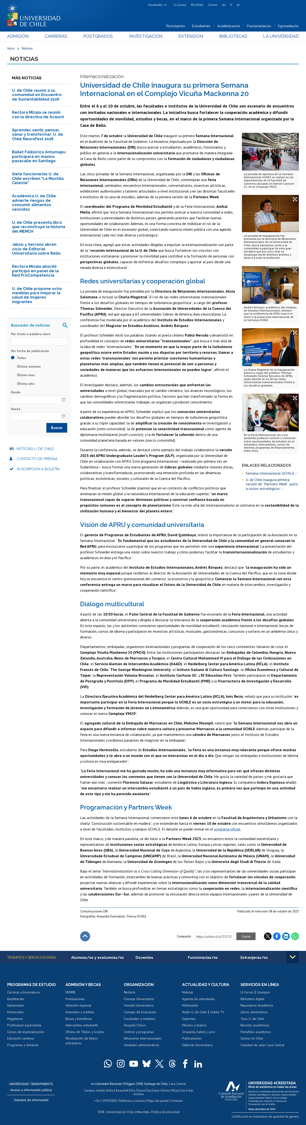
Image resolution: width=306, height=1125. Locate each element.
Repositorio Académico (256, 1005)
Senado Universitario (139, 1005)
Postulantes (175, 26)
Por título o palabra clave (30, 334)
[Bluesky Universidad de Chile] (147, 1064)
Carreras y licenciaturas (23, 992)
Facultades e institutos (139, 1019)
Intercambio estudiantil (82, 1025)
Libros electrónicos (254, 1012)
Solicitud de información (31, 1100)
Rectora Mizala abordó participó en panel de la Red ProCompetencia (35, 271)
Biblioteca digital (252, 999)
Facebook (277, 936)
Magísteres (15, 1019)
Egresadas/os (288, 26)
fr (231, 5)
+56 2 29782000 (105, 1101)
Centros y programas (139, 1032)
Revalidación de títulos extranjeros (82, 1040)
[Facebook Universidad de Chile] (185, 1064)
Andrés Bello (105, 1090)
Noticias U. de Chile (35, 449)
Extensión (191, 36)
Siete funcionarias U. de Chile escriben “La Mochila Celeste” (38, 178)
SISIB (101, 1112)
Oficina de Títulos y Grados (85, 1032)
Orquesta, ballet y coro (198, 1032)
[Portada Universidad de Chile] (35, 14)
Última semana (28, 366)
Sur (183, 1090)
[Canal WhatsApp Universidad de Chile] (108, 1064)
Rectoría (129, 992)
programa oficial (227, 829)
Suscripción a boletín (38, 469)
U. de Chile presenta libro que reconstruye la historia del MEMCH (38, 227)
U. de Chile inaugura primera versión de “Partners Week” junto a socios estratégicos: (272, 484)
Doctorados (15, 1012)
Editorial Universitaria (197, 1045)
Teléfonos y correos (131, 1101)
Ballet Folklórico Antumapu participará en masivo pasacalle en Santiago (39, 156)
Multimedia (190, 1005)
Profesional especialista (24, 1025)
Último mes (25, 375)
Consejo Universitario (139, 999)
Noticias (27, 48)
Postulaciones (75, 999)
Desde (16, 392)
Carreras (56, 36)
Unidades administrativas (141, 1045)
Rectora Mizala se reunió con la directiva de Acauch (38, 114)
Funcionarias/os (259, 26)
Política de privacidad (165, 1112)
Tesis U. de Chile (252, 1019)
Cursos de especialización (25, 1032)
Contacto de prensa (37, 459)
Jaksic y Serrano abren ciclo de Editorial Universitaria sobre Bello (36, 249)
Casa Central (177, 1084)
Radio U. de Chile (194, 1012)
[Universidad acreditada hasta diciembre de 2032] (259, 1094)
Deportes (189, 1019)
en (223, 5)
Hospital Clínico (135, 1025)
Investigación (146, 36)
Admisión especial (78, 1005)
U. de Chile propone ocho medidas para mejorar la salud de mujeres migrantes (37, 295)
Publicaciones (192, 1038)
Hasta (15, 409)
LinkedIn (286, 936)
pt (238, 5)
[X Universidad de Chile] (159, 1064)
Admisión (18, 36)
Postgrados (98, 36)
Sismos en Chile (251, 1038)
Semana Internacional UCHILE (270, 473)
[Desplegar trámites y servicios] (292, 957)
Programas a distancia (22, 1045)
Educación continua (20, 1038)
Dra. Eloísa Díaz (141, 1090)
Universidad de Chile (120, 1112)
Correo (212, 5)
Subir (85, 936)
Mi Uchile (197, 5)
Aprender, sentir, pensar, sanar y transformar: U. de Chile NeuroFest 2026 (37, 134)
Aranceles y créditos (80, 1012)
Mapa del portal (157, 1101)
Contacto (176, 1101)
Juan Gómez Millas (166, 1090)
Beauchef (122, 1090)
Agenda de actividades (198, 999)
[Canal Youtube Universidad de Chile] (134, 1064)
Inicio (11, 48)
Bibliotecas (233, 36)
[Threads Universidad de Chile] (172, 1064)
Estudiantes (201, 26)
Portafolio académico (255, 1032)
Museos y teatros (194, 1025)
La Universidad (281, 36)
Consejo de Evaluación (140, 1012)
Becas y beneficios (79, 1019)
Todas (21, 358)
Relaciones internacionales (143, 1038)
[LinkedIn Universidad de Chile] (198, 1064)
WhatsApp (295, 936)
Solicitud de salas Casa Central (262, 1045)
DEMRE (71, 992)
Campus (89, 1090)
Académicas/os (228, 26)
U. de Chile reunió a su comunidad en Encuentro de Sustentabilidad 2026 (37, 95)
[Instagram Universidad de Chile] (121, 1064)
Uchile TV (217, 1012)
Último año (25, 383)
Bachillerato (15, 999)
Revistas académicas (254, 1025)
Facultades (155, 5)
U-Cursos (180, 5)
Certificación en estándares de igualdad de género (265, 1116)
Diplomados (15, 1005)
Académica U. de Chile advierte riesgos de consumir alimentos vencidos (34, 202)
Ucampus (263, 992)
